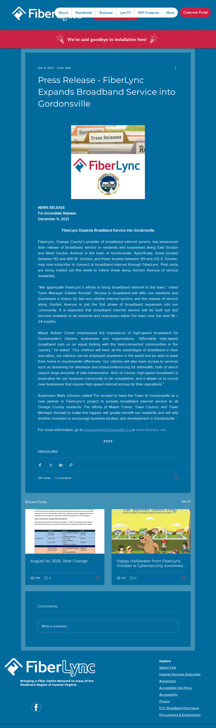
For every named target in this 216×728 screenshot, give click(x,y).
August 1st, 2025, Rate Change (59, 561)
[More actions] (175, 67)
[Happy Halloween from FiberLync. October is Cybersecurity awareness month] (151, 531)
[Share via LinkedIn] (61, 465)
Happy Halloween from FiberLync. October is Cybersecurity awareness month (151, 563)
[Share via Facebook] (40, 465)
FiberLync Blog (48, 451)
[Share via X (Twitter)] (50, 465)
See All (186, 501)
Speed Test (167, 667)
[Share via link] (71, 465)
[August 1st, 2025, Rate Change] (64, 531)
